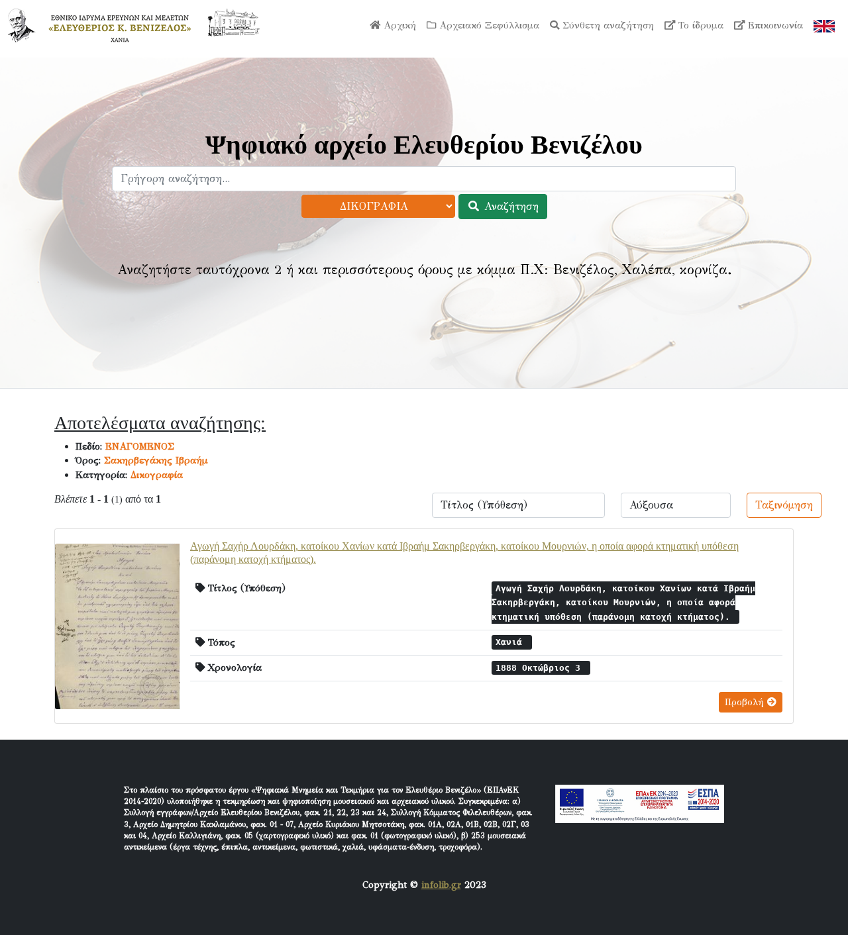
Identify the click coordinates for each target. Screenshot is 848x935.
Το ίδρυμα (699, 25)
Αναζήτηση (509, 206)
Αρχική (398, 25)
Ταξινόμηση (784, 505)
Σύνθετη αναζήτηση (606, 25)
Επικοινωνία (774, 25)
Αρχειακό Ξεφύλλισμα (487, 25)
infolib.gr (441, 885)
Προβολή (746, 702)
